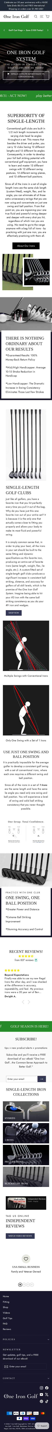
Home (6, 1296)
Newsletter (12, 1349)
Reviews (7, 1329)
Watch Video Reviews (20, 1236)
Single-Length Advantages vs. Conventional (28, 75)
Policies (9, 1339)
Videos (6, 1312)
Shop (5, 1307)
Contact (9, 1378)
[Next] (47, 30)
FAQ (5, 1323)
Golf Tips (7, 1318)
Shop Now (14, 613)
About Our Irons (26, 246)
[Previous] (4, 30)
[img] (26, 956)
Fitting (6, 1302)
